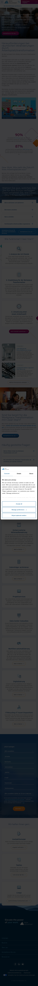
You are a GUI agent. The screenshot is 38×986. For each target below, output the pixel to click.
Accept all (19, 504)
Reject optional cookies (19, 515)
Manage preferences (18, 509)
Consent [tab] (6, 473)
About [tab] (31, 473)
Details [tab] (19, 473)
